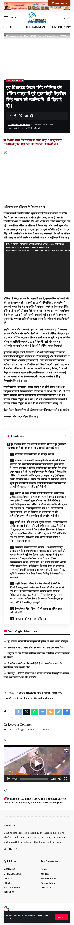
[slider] (34, 779)
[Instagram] (15, 849)
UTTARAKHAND (15, 80)
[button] (61, 917)
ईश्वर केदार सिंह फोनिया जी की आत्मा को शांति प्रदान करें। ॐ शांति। (36, 610)
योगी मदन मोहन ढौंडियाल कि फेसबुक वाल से (34, 454)
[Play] (8, 778)
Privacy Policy (41, 915)
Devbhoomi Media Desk (19, 124)
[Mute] (60, 778)
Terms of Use (15, 919)
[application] (37, 267)
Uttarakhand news (43, 698)
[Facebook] (5, 849)
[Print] (31, 116)
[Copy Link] (58, 712)
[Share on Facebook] (14, 116)
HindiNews (9, 698)
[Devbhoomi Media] (37, 17)
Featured (56, 693)
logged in (23, 729)
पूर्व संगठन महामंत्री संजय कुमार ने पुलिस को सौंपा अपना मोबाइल (38, 641)
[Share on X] (20, 116)
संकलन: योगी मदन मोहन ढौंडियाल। (31, 618)
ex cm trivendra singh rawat (34, 693)
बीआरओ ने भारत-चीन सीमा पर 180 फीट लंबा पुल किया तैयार (36, 647)
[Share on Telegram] (42, 712)
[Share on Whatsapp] (34, 712)
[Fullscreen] (65, 778)
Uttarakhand (24, 698)
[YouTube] (10, 849)
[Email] (26, 116)
